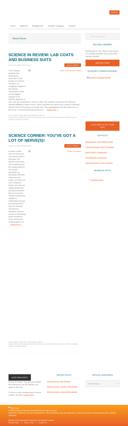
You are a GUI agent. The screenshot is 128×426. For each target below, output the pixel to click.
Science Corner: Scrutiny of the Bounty (62, 387)
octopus (67, 344)
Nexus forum (59, 117)
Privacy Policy (13, 423)
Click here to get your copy (102, 126)
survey (24, 346)
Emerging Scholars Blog (25, 14)
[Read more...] (52, 110)
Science (40, 342)
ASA (44, 117)
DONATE (114, 12)
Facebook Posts (102, 171)
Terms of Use (29, 423)
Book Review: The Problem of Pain (99, 142)
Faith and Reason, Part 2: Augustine (100, 147)
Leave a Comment (72, 65)
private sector (70, 117)
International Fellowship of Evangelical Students (36, 420)
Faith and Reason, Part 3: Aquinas (99, 163)
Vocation (40, 115)
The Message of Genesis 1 (96, 158)
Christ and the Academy (27, 115)
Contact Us (43, 423)
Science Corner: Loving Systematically (62, 392)
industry (49, 117)
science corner (14, 346)
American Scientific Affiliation (30, 117)
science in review (22, 119)
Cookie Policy (29, 395)
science (11, 119)
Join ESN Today (102, 63)
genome (49, 344)
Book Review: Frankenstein (96, 152)
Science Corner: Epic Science (58, 381)
